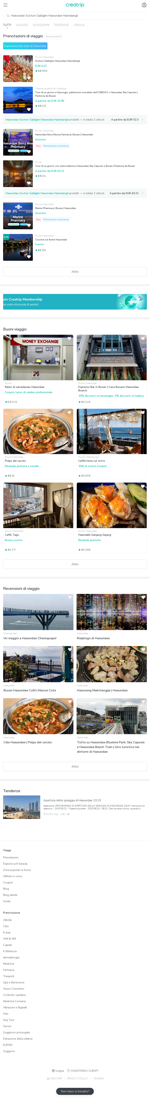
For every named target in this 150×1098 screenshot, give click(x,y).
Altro (75, 272)
